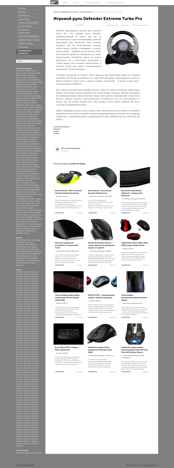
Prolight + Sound (22, 176)
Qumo (27, 178)
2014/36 (34, 366)
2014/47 (27, 375)
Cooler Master (26, 94)
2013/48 (19, 341)
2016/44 (34, 441)
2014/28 (19, 361)
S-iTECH (33, 183)
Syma (23, 197)
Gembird (38, 110)
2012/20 (19, 283)
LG (30, 132)
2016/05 (27, 416)
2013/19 (34, 318)
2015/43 (19, 409)
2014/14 (34, 350)
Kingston (19, 128)
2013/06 (27, 309)
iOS (17, 123)
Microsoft (32, 142)
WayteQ (38, 210)
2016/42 (19, 441)
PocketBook (20, 171)
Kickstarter (31, 126)
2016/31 (27, 432)
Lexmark (25, 132)
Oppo (36, 160)
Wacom (31, 210)
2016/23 (19, 427)
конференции (29, 453)
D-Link (31, 96)
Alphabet (31, 75)
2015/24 (34, 393)
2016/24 (27, 427)
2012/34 (34, 293)
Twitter (27, 203)
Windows (26, 215)
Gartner (19, 110)
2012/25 (34, 286)
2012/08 (19, 274)
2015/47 (27, 411)
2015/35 (27, 402)
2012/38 (19, 297)
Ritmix (22, 180)
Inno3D (33, 229)
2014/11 (34, 347)
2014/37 (19, 368)
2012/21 (27, 283)
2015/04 (19, 379)
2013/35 (34, 329)
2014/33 (34, 363)
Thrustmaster (21, 201)
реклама (38, 453)
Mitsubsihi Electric (23, 144)
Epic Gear (19, 229)
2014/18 (34, 352)
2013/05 (19, 309)
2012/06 (27, 272)
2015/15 (34, 386)
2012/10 (34, 274)
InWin (33, 121)
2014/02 (34, 341)
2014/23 (27, 357)
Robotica (28, 180)
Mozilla (38, 148)
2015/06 (34, 379)
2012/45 (27, 302)
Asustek (34, 82)
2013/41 (34, 334)
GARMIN (38, 107)
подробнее (59, 213)
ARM (17, 82)
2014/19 (19, 354)
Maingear (25, 137)
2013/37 (27, 331)
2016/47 (34, 444)
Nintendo (24, 153)
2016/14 (27, 423)
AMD (24, 78)
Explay (25, 103)
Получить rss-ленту (115, 2)
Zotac (36, 219)
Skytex (37, 190)
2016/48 (19, 446)
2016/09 (34, 418)
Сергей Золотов (34, 261)
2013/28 (27, 325)
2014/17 (27, 352)
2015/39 (34, 405)
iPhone (26, 123)
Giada (29, 112)
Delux (29, 98)
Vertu (18, 208)
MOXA (32, 148)
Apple (18, 80)
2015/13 (19, 386)
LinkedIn (35, 132)
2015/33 (34, 400)
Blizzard (27, 87)
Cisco (29, 89)
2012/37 (34, 295)
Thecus (38, 199)
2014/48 (34, 375)
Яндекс (25, 226)
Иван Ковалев (21, 251)
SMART (18, 192)
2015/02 (27, 377)
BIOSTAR (33, 84)
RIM (17, 180)
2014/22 (19, 357)
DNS (39, 98)
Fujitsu (31, 107)
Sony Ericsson (31, 192)
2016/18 (19, 425)
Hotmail (19, 119)
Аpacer (18, 222)
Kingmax (19, 231)
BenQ (23, 84)
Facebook (32, 103)
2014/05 (34, 343)
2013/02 (19, 306)
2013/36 (19, 331)
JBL (21, 126)
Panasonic (34, 164)
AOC (35, 78)
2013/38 (34, 331)
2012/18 (27, 281)
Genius (18, 112)
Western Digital (22, 212)
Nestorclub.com (153, 465)
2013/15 (27, 315)
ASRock (23, 82)
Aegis (25, 73)
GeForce (31, 110)
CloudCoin (28, 91)
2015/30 (34, 398)
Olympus (34, 158)
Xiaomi (23, 217)
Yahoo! (36, 217)
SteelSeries (27, 194)
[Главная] (54, 2)
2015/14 (27, 386)
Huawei (32, 119)
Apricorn (24, 80)
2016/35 (34, 434)
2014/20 (27, 354)
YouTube (29, 219)
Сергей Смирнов (22, 263)
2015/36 (34, 402)
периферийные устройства (69, 12)
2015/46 (19, 411)
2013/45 (19, 338)
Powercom (27, 174)
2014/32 (27, 363)
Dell (25, 98)
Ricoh (37, 178)
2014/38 (27, 368)
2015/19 (19, 391)
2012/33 (27, 293)
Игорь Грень (32, 251)
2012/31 (34, 290)
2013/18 (27, 318)
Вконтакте (20, 224)
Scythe (36, 185)
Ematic (28, 100)
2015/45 (34, 409)
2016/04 (19, 416)
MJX (32, 144)
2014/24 (34, 357)
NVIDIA (30, 155)
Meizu (31, 137)
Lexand (18, 132)
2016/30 (19, 432)
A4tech (18, 71)
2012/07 (34, 272)
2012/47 (19, 304)
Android (30, 78)
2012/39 (27, 297)
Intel (28, 121)
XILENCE (30, 217)
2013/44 (34, 336)
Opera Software (27, 160)
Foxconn (38, 105)
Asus (28, 82)
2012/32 (19, 293)
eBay (17, 100)
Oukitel (33, 162)
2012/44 (19, 302)
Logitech (24, 135)
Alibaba (25, 75)
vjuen (29, 240)
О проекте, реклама (93, 2)
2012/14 (19, 279)
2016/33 (19, 434)
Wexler (30, 212)
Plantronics (26, 169)
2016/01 (19, 414)
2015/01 (19, 377)
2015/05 (27, 379)
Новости (76, 2)
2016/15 (34, 423)
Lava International (23, 130)
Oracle (18, 162)
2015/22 (19, 393)
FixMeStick (20, 105)
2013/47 (34, 338)
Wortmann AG (36, 215)
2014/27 (34, 359)
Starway (19, 194)
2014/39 (34, 368)
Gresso (24, 116)
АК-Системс (26, 222)
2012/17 (19, 281)
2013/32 (34, 327)
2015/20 (27, 391)
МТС (26, 224)
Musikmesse (24, 151)
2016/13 (19, 423)
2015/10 (19, 384)
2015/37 (19, 405)
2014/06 (19, 345)
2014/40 (19, 370)
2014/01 (27, 341)
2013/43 (27, 336)
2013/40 (27, 334)
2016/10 (19, 421)
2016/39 (19, 439)
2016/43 (27, 441)
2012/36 (27, 295)
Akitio (38, 73)
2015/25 (19, 395)
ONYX (18, 160)
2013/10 (34, 311)
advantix (19, 73)
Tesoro (26, 233)
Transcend (20, 203)
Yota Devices (20, 219)
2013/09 (27, 311)
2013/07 (34, 309)
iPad (21, 123)
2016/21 (27, 425)
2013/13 (34, 313)
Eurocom (19, 103)
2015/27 (34, 395)
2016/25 (34, 427)
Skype (32, 190)
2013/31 (27, 327)
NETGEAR (19, 233)
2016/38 (34, 437)
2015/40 (19, 407)
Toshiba (30, 201)
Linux (18, 135)
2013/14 (19, 315)
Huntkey (27, 229)
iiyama (23, 121)
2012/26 (19, 288)
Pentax (31, 167)
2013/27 (19, 325)
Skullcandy (25, 190)
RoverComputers (22, 183)
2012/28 (34, 288)
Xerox (18, 217)
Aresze (37, 226)
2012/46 (34, 302)
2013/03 (27, 306)
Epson (34, 100)
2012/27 (27, 288)
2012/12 (27, 277)
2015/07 (19, 382)
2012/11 (19, 277)
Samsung (19, 185)
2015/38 (27, 405)
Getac (24, 112)
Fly (33, 105)
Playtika (19, 226)
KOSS (26, 128)
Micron (25, 142)
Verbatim (35, 206)
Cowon (18, 96)
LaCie (37, 128)
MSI (17, 151)
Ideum (18, 121)
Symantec (29, 197)
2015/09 (34, 382)
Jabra (40, 123)
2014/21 (34, 354)
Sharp (25, 187)
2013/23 (34, 320)
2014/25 (19, 359)
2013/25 (27, 322)
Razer (32, 178)
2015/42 (34, 407)
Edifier (22, 100)
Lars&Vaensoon (29, 231)
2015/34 (19, 402)
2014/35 (27, 366)
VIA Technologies (27, 208)
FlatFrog (28, 105)
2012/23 (19, 286)
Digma (34, 98)
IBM (37, 119)
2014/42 (34, 370)
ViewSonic (20, 210)
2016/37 (27, 437)
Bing (27, 84)
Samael (23, 240)
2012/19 (34, 281)
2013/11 (19, 313)
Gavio (25, 110)
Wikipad (37, 212)
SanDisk (26, 185)
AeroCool (31, 73)
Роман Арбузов (32, 258)
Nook (25, 155)
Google (30, 114)
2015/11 (27, 384)
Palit (27, 164)
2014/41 (27, 370)
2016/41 (34, 439)
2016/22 (34, 425)
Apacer (31, 226)
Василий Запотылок (23, 247)
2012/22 (34, 283)
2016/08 (27, 418)
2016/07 (19, 418)
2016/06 (34, 416)
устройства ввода (86, 12)
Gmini (24, 114)
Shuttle (31, 187)
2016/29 (34, 430)
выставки (19, 453)
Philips (36, 167)
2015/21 (34, 391)
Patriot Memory (22, 167)
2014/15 (19, 352)
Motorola (28, 146)
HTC (27, 119)
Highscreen (32, 116)
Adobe (34, 71)
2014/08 (34, 345)
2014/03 (19, 343)
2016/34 (27, 434)
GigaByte (36, 112)
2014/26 (27, 359)
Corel (35, 94)
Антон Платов (30, 244)
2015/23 (27, 393)
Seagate (19, 187)
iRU (35, 123)
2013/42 (19, 336)
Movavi (27, 148)
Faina (18, 240)
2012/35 (19, 295)
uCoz (37, 203)
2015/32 (27, 400)
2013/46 (27, 338)
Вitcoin (34, 222)
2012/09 (27, 274)
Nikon (18, 153)
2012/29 (19, 290)
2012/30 (27, 290)
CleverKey (19, 91)
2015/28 (19, 398)
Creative (25, 96)
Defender (19, 98)
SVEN (18, 197)
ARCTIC (37, 80)
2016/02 (27, 414)
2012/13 (34, 277)
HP (24, 119)
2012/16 (34, 279)
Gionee (18, 114)
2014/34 (19, 366)
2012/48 (27, 304)
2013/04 (34, 306)
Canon (18, 89)
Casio (24, 89)
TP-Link (36, 201)
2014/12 (19, 350)
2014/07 (27, 345)
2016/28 (27, 430)
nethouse (36, 151)
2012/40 (34, 297)
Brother (34, 87)
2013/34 (27, 329)
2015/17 (27, 389)
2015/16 (19, 389)
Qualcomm (20, 178)
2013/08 (19, 311)
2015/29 (27, 398)
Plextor (34, 169)
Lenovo (38, 130)
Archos (31, 80)
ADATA (28, 71)
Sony (23, 192)
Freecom (19, 107)
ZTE (40, 219)
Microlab (19, 142)
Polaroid (19, 174)
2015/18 (34, 389)
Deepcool (38, 96)
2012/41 (19, 299)
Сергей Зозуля (21, 261)
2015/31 (19, 400)
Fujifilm (26, 107)
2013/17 (19, 318)
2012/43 (34, 299)
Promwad (32, 176)
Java (17, 126)
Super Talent (37, 194)
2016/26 (19, 430)
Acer (23, 71)
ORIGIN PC (26, 162)
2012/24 (27, 286)
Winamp (19, 215)
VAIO (23, 206)
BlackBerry (20, 87)
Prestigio (35, 174)
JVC (24, 126)
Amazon (19, 78)
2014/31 (19, 363)
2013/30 (19, 327)
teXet (32, 199)
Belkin (18, 84)
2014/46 (19, 375)
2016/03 (34, 414)
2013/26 (34, 322)
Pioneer (19, 169)
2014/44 (27, 373)
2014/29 (27, 361)
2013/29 (34, 325)
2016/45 (19, 444)
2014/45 (34, 373)
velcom (28, 206)
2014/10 (27, 347)
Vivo (26, 210)
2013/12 (27, 313)
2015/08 (27, 382)
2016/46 (27, 444)
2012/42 (27, 299)
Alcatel (18, 75)
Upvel (18, 206)
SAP (31, 185)
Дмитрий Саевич (32, 249)
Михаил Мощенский (23, 256)
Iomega (39, 121)
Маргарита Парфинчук (31, 254)
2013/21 (27, 320)
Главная (65, 2)
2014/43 (19, 373)
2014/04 (27, 343)
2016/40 (27, 439)
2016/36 (19, 437)
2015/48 (34, 411)
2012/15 (27, 279)
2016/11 (27, 421)
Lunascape (32, 135)
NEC (31, 151)
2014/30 (34, 361)
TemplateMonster (22, 199)
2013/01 (34, 304)
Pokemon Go (30, 171)
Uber (32, 203)
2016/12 (34, 421)
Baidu (40, 82)
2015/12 (34, 384)
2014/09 (19, 347)
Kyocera (31, 128)
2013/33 (19, 329)
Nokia (31, 153)
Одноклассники (35, 224)
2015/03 (34, 377)
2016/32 (34, 432)
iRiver (31, 123)
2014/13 (27, 350)
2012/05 (19, 272)
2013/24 (19, 322)
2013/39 (19, 334)
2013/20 (19, 320)
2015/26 (27, 395)
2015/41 (27, 407)
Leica (32, 130)
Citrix (34, 89)
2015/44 (27, 409)
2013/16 (34, 315)
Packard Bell (20, 164)
